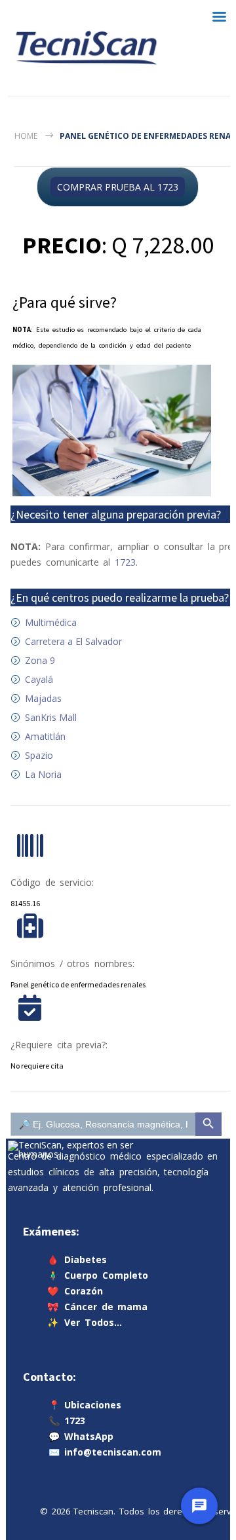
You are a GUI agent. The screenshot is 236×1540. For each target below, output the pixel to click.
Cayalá (39, 679)
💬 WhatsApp (81, 1436)
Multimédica (51, 622)
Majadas (43, 698)
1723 (125, 562)
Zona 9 (40, 660)
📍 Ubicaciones (85, 1405)
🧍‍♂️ (97, 1274)
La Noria (43, 774)
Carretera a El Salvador (73, 641)
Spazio (39, 755)
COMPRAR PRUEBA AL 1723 (117, 187)
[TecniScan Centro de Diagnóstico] (86, 48)
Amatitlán (45, 736)
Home (25, 135)
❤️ (75, 1290)
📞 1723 (67, 1420)
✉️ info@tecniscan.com (105, 1452)
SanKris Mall (51, 717)
